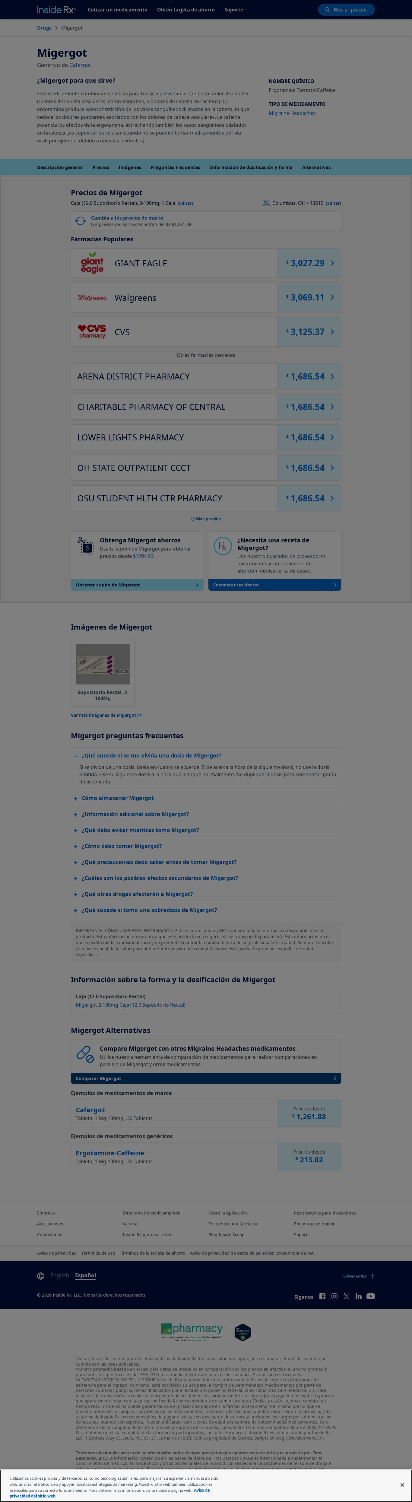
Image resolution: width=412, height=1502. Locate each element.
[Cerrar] (402, 1484)
